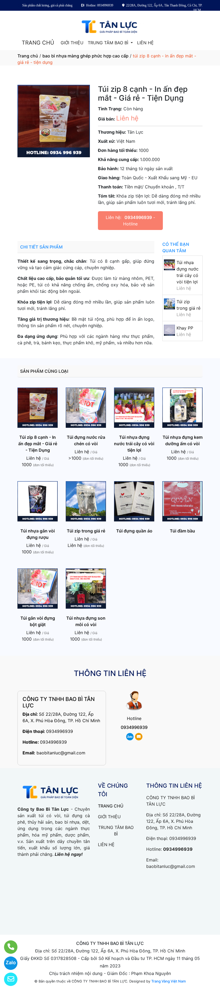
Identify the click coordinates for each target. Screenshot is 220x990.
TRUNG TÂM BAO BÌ (109, 42)
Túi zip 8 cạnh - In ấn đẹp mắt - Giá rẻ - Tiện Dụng (37, 443)
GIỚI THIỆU (72, 42)
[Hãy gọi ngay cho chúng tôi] (7, 947)
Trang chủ (27, 56)
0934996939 (138, 217)
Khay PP (185, 328)
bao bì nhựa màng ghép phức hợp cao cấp (85, 56)
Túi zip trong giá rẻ (86, 531)
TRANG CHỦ (38, 42)
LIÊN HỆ (145, 42)
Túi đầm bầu (182, 531)
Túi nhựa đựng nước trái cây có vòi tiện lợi (134, 443)
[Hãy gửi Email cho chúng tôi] (7, 979)
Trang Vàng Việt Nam (168, 981)
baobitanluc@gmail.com (60, 752)
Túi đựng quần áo (134, 531)
